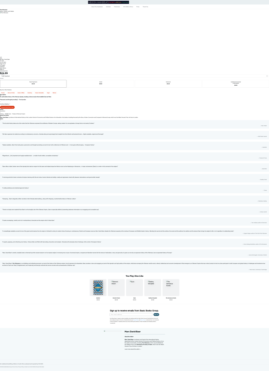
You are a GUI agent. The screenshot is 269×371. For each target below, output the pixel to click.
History (2, 114)
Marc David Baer (6, 59)
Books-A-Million (21, 92)
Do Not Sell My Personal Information (37, 366)
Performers (117, 7)
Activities (108, 7)
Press (137, 7)
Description (3, 94)
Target (48, 92)
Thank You (145, 7)
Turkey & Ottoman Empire (18, 114)
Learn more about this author (132, 349)
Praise (1, 118)
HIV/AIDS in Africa (128, 7)
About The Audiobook (97, 7)
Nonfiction (2, 111)
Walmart (54, 92)
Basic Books (3, 68)
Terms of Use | (15, 366)
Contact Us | (27, 366)
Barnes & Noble (11, 92)
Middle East (8, 114)
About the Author (4, 115)
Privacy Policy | (21, 366)
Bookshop (30, 92)
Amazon (3, 92)
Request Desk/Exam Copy (7, 107)
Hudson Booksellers (39, 92)
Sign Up (156, 314)
